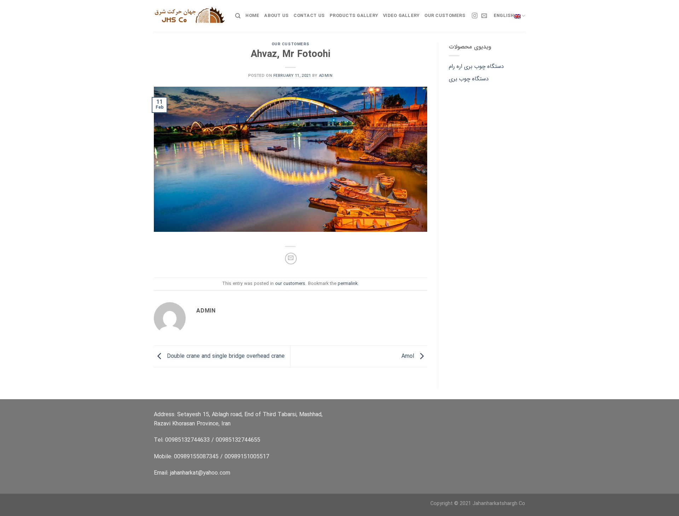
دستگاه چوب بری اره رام (476, 66)
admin (326, 76)
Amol (408, 356)
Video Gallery (401, 15)
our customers (290, 44)
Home (252, 15)
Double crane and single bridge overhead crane (225, 356)
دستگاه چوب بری (469, 78)
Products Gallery (354, 15)
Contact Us (309, 15)
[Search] (237, 16)
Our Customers (444, 15)
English (504, 15)
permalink (348, 283)
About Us (276, 15)
